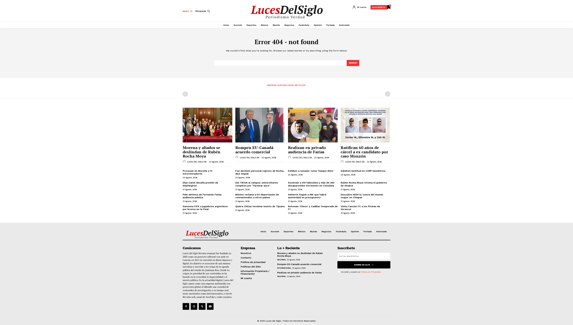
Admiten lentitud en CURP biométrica (363, 170)
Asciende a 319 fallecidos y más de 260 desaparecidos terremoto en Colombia (311, 184)
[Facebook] (186, 306)
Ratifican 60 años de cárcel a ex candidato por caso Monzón (364, 152)
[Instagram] (194, 306)
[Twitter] (202, 306)
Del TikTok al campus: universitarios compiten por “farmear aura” (256, 184)
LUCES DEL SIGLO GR (197, 162)
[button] (203, 11)
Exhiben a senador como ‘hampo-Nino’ (311, 170)
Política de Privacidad (371, 272)
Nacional (281, 260)
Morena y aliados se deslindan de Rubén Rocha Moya (201, 152)
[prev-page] (185, 94)
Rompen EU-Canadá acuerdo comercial (254, 149)
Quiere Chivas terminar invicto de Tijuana (260, 206)
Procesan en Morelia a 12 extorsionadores (197, 172)
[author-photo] (185, 161)
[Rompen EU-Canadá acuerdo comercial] (260, 125)
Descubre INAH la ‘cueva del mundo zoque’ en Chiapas (362, 196)
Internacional (284, 268)
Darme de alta (362, 265)
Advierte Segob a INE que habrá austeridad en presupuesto (307, 196)
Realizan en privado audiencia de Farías (307, 149)
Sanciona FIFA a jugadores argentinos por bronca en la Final (205, 208)
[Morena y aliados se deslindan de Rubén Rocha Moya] (207, 125)
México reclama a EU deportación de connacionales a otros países (257, 196)
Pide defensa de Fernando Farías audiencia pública (202, 196)
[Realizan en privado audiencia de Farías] (313, 125)
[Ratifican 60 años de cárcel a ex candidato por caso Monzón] (365, 125)
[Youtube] (210, 306)
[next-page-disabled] (387, 94)
